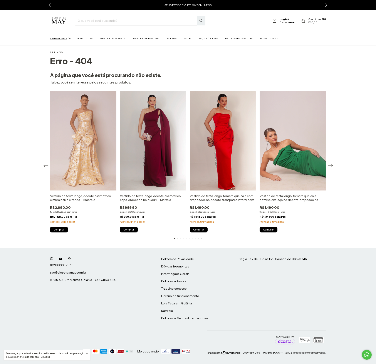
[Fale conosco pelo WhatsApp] (367, 355)
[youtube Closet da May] (60, 259)
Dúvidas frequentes (175, 266)
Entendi (45, 356)
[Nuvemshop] (224, 353)
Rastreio (167, 311)
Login (284, 19)
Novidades (84, 38)
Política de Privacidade (177, 259)
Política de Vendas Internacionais (184, 318)
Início (53, 52)
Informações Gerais (175, 274)
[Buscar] (201, 20)
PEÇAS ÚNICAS (208, 38)
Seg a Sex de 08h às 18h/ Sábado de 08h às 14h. (273, 259)
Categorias (58, 38)
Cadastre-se (287, 22)
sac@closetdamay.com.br (68, 272)
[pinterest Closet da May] (69, 259)
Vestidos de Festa (112, 38)
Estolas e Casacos (238, 38)
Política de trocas (173, 281)
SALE (187, 38)
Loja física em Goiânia (176, 303)
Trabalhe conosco (174, 289)
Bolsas (171, 38)
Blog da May (269, 38)
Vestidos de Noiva (146, 38)
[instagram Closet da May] (51, 259)
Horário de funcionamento (180, 296)
